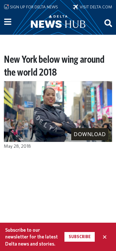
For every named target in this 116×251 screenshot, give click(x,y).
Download (90, 134)
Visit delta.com (95, 6)
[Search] (108, 23)
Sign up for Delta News (33, 6)
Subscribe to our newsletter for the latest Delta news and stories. (31, 237)
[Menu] (8, 22)
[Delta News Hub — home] (58, 30)
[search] (108, 23)
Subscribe (80, 236)
